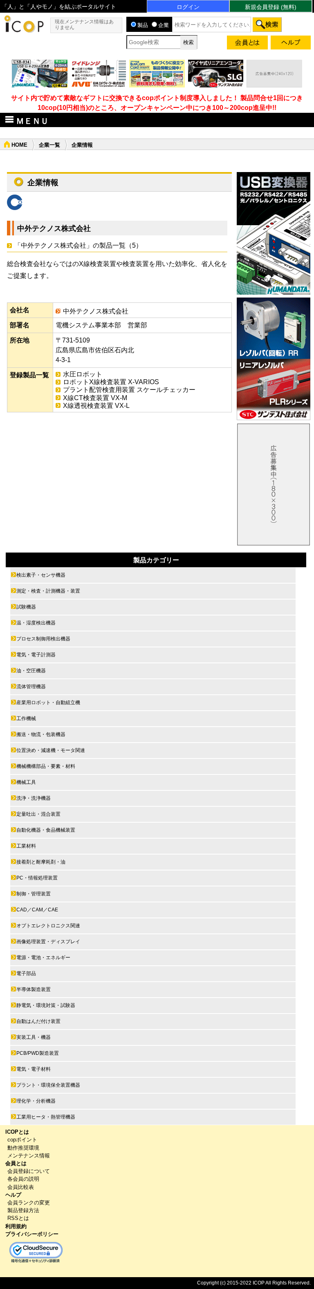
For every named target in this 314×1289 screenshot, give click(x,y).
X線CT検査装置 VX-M (95, 397)
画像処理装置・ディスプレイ (48, 941)
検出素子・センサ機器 (40, 575)
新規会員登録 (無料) (270, 7)
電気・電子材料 (33, 1069)
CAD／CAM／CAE (37, 910)
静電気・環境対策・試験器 (45, 1005)
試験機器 (26, 607)
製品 (142, 25)
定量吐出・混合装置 (38, 814)
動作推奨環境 (23, 1148)
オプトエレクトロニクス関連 (48, 926)
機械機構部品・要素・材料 (45, 766)
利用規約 (16, 1226)
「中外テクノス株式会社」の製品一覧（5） (78, 245)
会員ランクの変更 (28, 1202)
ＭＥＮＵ (32, 120)
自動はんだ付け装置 (38, 1021)
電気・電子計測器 (36, 655)
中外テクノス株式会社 (54, 228)
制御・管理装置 (33, 894)
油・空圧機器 (31, 671)
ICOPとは (17, 1132)
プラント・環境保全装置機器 (48, 1085)
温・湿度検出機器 (36, 623)
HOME (19, 145)
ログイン (188, 7)
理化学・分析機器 (36, 1101)
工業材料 (26, 846)
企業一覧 (49, 145)
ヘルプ (13, 1195)
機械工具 (26, 782)
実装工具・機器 (33, 1037)
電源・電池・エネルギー (43, 957)
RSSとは (18, 1218)
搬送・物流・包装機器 (40, 734)
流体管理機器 (31, 686)
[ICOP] (23, 30)
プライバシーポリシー (31, 1234)
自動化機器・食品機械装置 (45, 830)
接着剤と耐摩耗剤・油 (40, 862)
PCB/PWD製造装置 (37, 1053)
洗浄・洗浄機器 (33, 798)
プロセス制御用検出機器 (43, 639)
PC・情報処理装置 (37, 878)
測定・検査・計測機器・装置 (48, 591)
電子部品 (26, 973)
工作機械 (26, 718)
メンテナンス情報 (28, 1155)
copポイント (22, 1140)
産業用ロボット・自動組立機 (48, 702)
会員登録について (28, 1171)
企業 (163, 25)
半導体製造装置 (33, 989)
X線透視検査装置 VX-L (96, 405)
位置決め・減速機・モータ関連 (50, 750)
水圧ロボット (82, 374)
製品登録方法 (23, 1210)
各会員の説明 (23, 1179)
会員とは (16, 1163)
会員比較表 (20, 1187)
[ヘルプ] (291, 44)
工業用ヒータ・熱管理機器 (45, 1117)
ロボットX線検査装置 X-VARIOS (111, 381)
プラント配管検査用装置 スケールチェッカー (129, 389)
